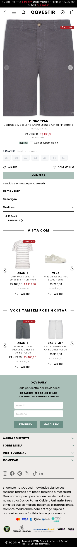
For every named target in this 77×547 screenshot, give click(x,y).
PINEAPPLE (38, 120)
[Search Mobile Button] (23, 12)
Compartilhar (66, 167)
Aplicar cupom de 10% (46, 142)
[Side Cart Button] (72, 12)
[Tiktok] (35, 473)
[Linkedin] (41, 473)
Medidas (9, 207)
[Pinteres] (19, 473)
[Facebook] (12, 473)
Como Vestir (11, 191)
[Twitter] (27, 473)
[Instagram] (5, 473)
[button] (70, 68)
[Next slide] (72, 268)
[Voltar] (4, 12)
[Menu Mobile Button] (14, 12)
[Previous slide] (5, 270)
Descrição (10, 199)
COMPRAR (38, 175)
